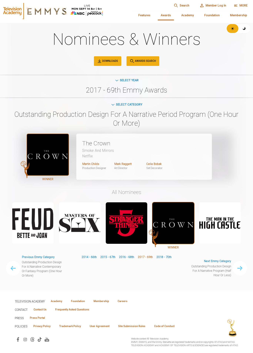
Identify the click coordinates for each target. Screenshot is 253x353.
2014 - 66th (89, 257)
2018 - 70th (164, 257)
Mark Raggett (123, 164)
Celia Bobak (154, 164)
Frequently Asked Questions (72, 309)
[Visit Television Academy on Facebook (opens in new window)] (18, 339)
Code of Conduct (164, 326)
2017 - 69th (145, 257)
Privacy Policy (42, 326)
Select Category (129, 104)
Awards (166, 15)
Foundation (212, 15)
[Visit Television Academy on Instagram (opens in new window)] (25, 339)
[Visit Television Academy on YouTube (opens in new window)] (47, 339)
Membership (238, 15)
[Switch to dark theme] (244, 28)
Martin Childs (90, 164)
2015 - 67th (107, 257)
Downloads (110, 60)
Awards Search (145, 60)
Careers (122, 301)
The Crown (96, 143)
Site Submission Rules (131, 326)
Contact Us (40, 309)
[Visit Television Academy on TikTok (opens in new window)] (39, 339)
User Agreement (99, 326)
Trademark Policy (70, 326)
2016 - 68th (126, 257)
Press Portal (37, 317)
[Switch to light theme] (232, 28)
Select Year (129, 80)
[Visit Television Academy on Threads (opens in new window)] (32, 339)
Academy (187, 15)
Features (144, 15)
